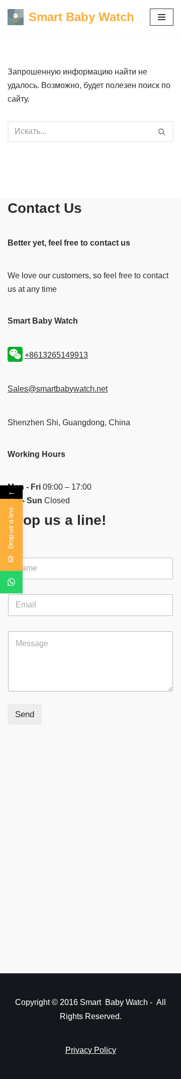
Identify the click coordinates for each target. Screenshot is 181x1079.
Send (24, 714)
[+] (11, 582)
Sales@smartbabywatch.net (58, 388)
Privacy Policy (90, 1050)
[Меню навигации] (161, 17)
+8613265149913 (56, 355)
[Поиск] (162, 131)
